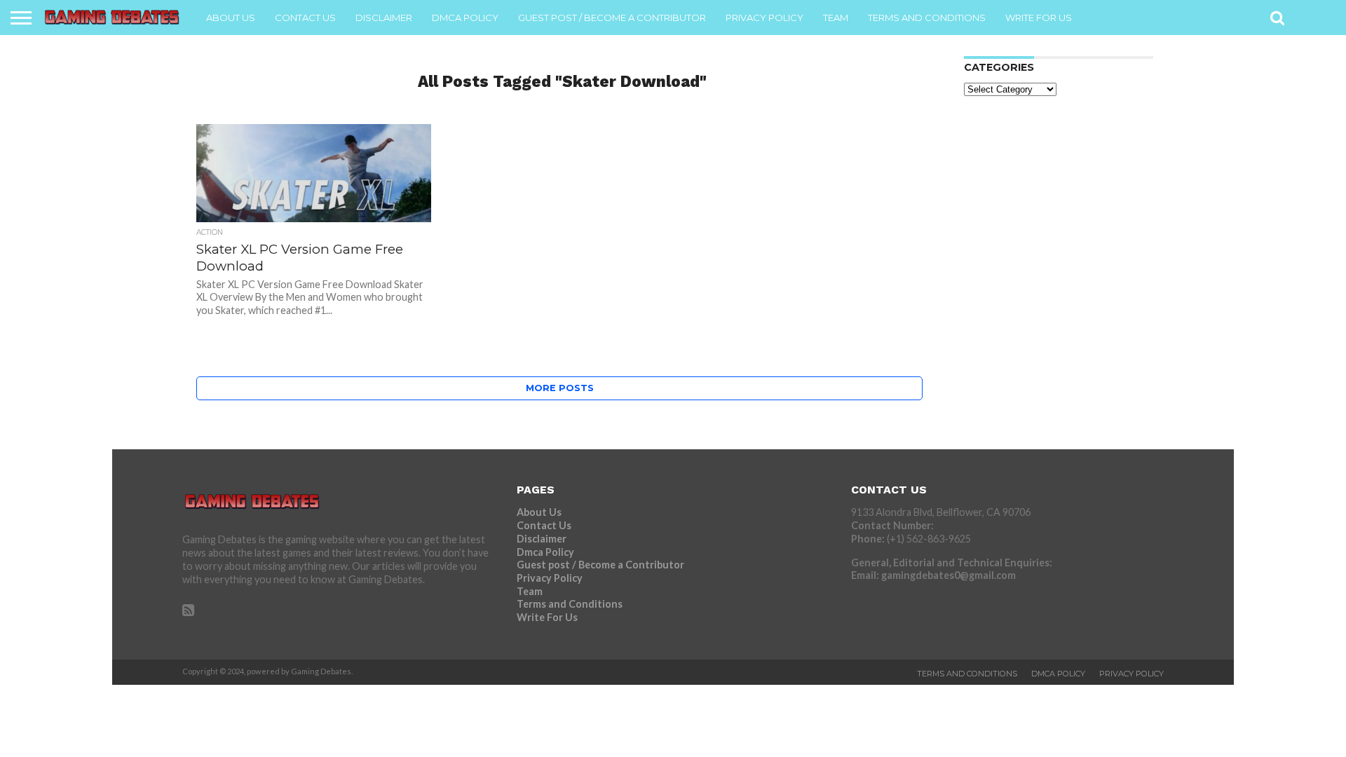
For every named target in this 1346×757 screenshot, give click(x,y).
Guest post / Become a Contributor (612, 17)
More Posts (560, 388)
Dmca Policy (465, 17)
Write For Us (1038, 17)
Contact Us (305, 17)
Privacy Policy (764, 17)
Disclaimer (383, 17)
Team (835, 17)
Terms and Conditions (927, 17)
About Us (230, 17)
